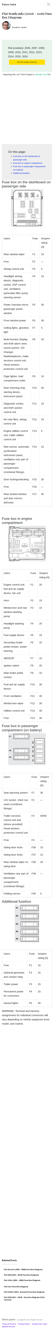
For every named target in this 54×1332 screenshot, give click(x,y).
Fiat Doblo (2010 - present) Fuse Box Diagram (24, 1292)
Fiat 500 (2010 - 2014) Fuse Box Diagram (21, 1275)
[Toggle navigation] (48, 4)
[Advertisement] (27, 111)
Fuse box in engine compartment (27, 163)
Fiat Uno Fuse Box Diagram (16, 1286)
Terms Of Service (9, 1324)
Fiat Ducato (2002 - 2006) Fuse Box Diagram (23, 1269)
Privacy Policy (24, 1324)
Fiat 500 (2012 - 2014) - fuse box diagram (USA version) (24, 1298)
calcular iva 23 (42, 74)
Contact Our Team (39, 1324)
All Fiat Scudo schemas (27, 62)
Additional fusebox (21, 173)
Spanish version (8, 1327)
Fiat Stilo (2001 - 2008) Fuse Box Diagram (22, 1280)
